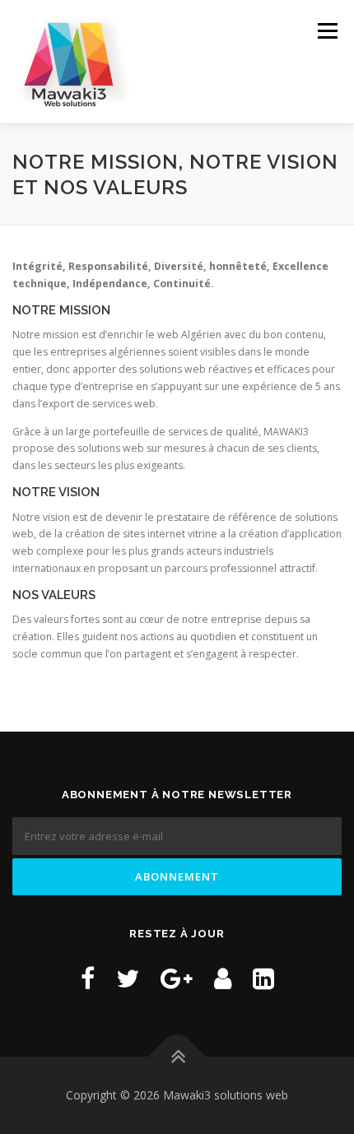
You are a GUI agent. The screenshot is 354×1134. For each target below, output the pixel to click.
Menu (326, 31)
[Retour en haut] (177, 1056)
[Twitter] (127, 978)
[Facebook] (88, 978)
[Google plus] (177, 978)
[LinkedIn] (263, 978)
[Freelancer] (222, 978)
